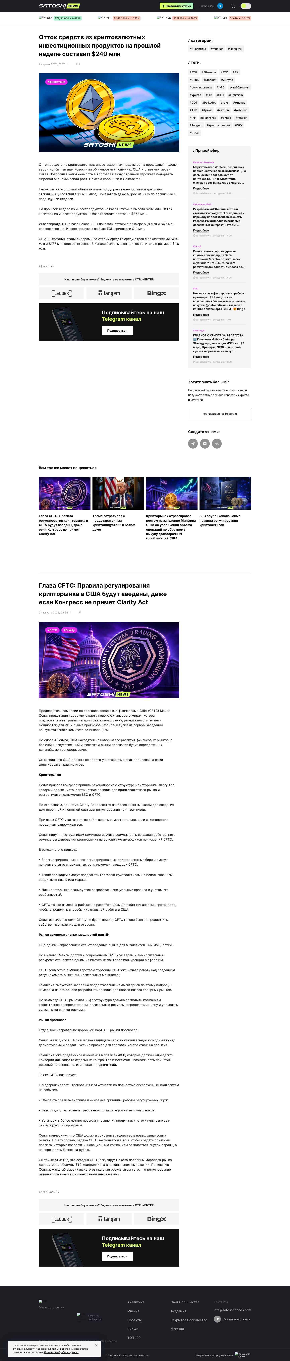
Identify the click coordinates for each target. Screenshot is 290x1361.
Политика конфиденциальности (127, 1355)
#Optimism (235, 95)
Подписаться (117, 330)
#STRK (194, 79)
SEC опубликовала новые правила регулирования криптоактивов (220, 520)
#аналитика (208, 117)
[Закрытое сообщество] (81, 1317)
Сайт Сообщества (185, 1302)
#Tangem (196, 125)
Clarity (55, 1192)
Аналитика (199, 48)
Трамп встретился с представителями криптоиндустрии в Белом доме (113, 522)
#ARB (193, 110)
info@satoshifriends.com (232, 1310)
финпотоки (47, 266)
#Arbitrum (240, 110)
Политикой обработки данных (61, 1352)
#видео (226, 117)
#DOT (194, 102)
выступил (120, 725)
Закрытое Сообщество (189, 1320)
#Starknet (209, 79)
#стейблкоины (239, 87)
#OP (209, 95)
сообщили (111, 179)
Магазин (177, 1329)
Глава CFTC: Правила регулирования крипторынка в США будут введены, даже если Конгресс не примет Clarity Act (63, 525)
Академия (178, 1311)
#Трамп (207, 110)
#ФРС (221, 87)
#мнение (239, 102)
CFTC (44, 1192)
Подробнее (201, 188)
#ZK (235, 72)
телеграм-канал (233, 390)
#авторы (223, 110)
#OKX (239, 125)
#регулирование (201, 87)
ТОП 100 (134, 1338)
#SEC (220, 95)
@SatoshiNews (202, 193)
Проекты (236, 48)
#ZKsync (227, 79)
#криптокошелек (218, 125)
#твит (224, 102)
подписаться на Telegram (220, 413)
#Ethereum (209, 72)
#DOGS (195, 132)
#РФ (193, 117)
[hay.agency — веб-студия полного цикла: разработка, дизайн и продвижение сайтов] (243, 1355)
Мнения (218, 48)
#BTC (224, 72)
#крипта (195, 95)
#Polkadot (209, 102)
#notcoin (241, 117)
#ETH (193, 72)
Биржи (132, 1329)
